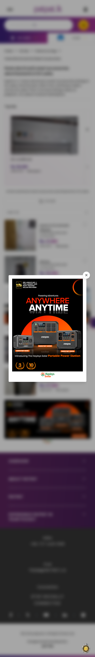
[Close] (86, 275)
